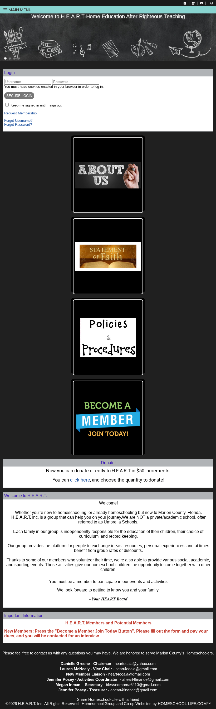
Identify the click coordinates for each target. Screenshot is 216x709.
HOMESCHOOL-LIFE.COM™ (184, 704)
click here (80, 480)
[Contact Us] (201, 3)
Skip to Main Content (108, 695)
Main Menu (20, 9)
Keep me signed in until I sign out (36, 105)
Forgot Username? (18, 121)
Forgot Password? (18, 125)
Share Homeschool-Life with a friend (108, 699)
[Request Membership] (193, 3)
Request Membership (20, 113)
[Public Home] (185, 3)
